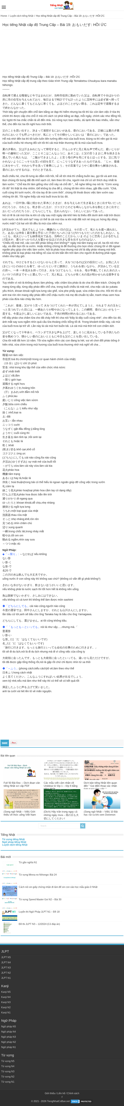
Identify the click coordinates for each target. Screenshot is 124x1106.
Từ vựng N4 (7, 1066)
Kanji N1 (6, 1012)
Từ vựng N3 (7, 1071)
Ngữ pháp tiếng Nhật (14, 842)
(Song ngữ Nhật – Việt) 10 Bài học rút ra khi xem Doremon (101, 813)
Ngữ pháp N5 (8, 1026)
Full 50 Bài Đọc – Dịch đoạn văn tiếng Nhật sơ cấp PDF (22, 784)
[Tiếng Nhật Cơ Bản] (62, 4)
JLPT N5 (6, 957)
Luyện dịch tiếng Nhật (21, 16)
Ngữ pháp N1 (8, 1047)
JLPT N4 (6, 962)
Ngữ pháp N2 (8, 1042)
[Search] (82, 825)
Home (4, 16)
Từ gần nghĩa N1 (28, 862)
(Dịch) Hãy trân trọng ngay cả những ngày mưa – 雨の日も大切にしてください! (61, 815)
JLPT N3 (6, 967)
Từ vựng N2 (7, 1076)
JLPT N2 (6, 972)
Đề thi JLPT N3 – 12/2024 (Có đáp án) (39, 924)
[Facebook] (62, 1097)
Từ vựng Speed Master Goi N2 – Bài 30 (40, 899)
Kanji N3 (6, 1002)
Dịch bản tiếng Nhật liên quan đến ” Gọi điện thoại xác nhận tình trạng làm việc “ (100, 785)
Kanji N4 (6, 997)
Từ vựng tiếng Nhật (13, 839)
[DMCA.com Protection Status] (81, 1101)
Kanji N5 (6, 992)
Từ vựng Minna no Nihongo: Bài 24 (38, 874)
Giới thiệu (50, 1093)
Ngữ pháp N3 (8, 1037)
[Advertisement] (62, 52)
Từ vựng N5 (7, 1061)
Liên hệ (61, 1093)
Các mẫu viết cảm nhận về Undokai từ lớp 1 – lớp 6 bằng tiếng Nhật (60, 785)
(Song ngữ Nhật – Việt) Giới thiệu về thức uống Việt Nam (20, 813)
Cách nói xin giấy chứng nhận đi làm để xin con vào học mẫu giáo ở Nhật (58, 887)
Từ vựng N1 (7, 1081)
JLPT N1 (6, 978)
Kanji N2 (6, 1007)
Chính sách (73, 1093)
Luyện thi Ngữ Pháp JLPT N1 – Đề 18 (39, 911)
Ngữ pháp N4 (8, 1031)
